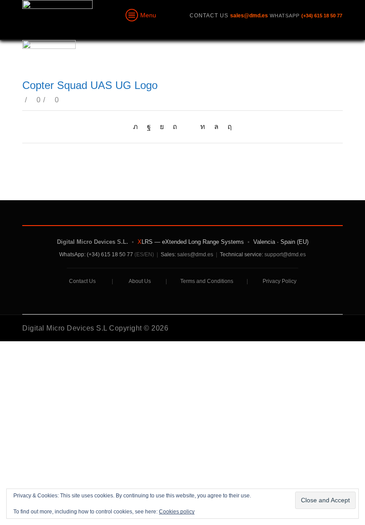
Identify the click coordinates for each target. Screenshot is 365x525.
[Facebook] (148, 126)
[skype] (227, 126)
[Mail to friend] (189, 126)
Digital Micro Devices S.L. (92, 241)
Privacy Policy (279, 281)
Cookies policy (177, 512)
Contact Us (82, 281)
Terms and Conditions (206, 281)
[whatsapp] (216, 126)
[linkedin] (203, 126)
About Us (140, 281)
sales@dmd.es (195, 254)
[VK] (161, 126)
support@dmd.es (285, 254)
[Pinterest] (175, 126)
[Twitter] (137, 126)
